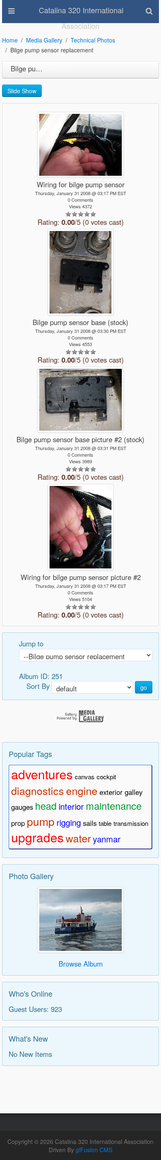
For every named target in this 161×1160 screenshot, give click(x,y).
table (105, 823)
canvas (85, 776)
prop (18, 823)
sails (90, 823)
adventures (42, 774)
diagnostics (37, 790)
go (143, 687)
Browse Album (81, 964)
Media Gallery (44, 40)
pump (40, 821)
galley (133, 792)
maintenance (114, 806)
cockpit (106, 776)
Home (10, 40)
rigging (69, 822)
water (78, 837)
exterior (111, 792)
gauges (22, 807)
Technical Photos (93, 40)
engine (81, 790)
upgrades (37, 837)
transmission (131, 823)
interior (71, 806)
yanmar (107, 839)
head (46, 806)
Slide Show (21, 91)
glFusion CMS (94, 1150)
